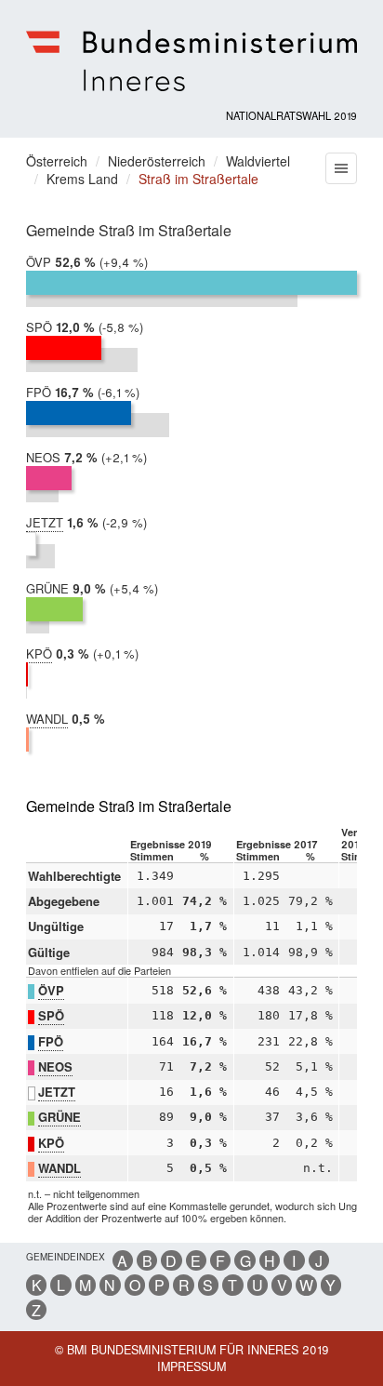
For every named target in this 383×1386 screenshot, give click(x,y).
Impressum (191, 1366)
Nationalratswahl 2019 (291, 115)
